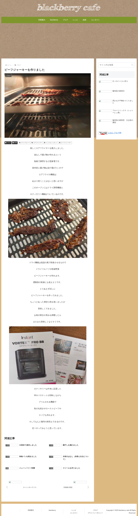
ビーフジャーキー (66, 142)
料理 (15, 142)
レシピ (74, 510)
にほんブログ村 (114, 133)
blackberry (52, 510)
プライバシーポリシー (95, 513)
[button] (132, 65)
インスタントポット (51, 142)
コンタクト (74, 513)
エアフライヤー (37, 142)
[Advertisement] (69, 41)
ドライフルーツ (25, 142)
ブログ (9, 142)
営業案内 (31, 510)
